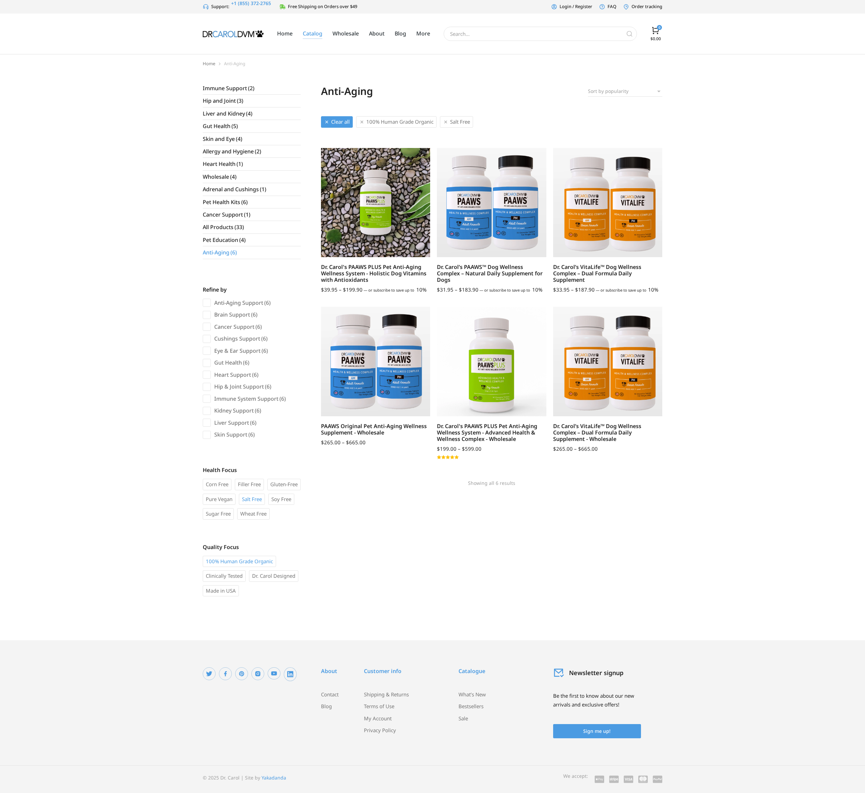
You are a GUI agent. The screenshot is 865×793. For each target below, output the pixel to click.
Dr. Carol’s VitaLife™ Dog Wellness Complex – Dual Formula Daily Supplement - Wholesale (597, 432)
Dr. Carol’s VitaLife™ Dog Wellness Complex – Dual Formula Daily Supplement (597, 273)
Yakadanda (274, 777)
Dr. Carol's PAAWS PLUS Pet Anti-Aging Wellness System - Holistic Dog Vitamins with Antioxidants (373, 273)
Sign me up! (597, 731)
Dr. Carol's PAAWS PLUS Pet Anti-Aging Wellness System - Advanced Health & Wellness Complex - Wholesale (487, 432)
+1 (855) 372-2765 (251, 3)
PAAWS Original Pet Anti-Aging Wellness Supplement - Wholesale (374, 429)
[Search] (629, 34)
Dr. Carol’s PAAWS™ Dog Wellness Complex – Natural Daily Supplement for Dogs (490, 273)
